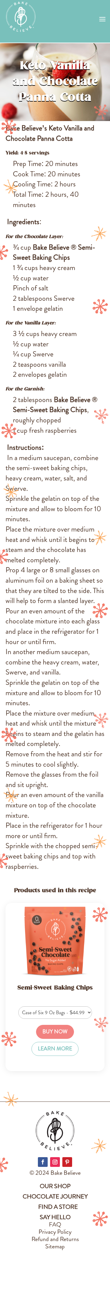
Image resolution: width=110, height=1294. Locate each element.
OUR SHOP (55, 1186)
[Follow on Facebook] (43, 1162)
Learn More (55, 1049)
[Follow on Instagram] (55, 1162)
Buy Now (55, 1032)
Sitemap (55, 1246)
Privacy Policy (55, 1231)
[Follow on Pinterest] (67, 1162)
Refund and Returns (55, 1239)
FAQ (55, 1224)
